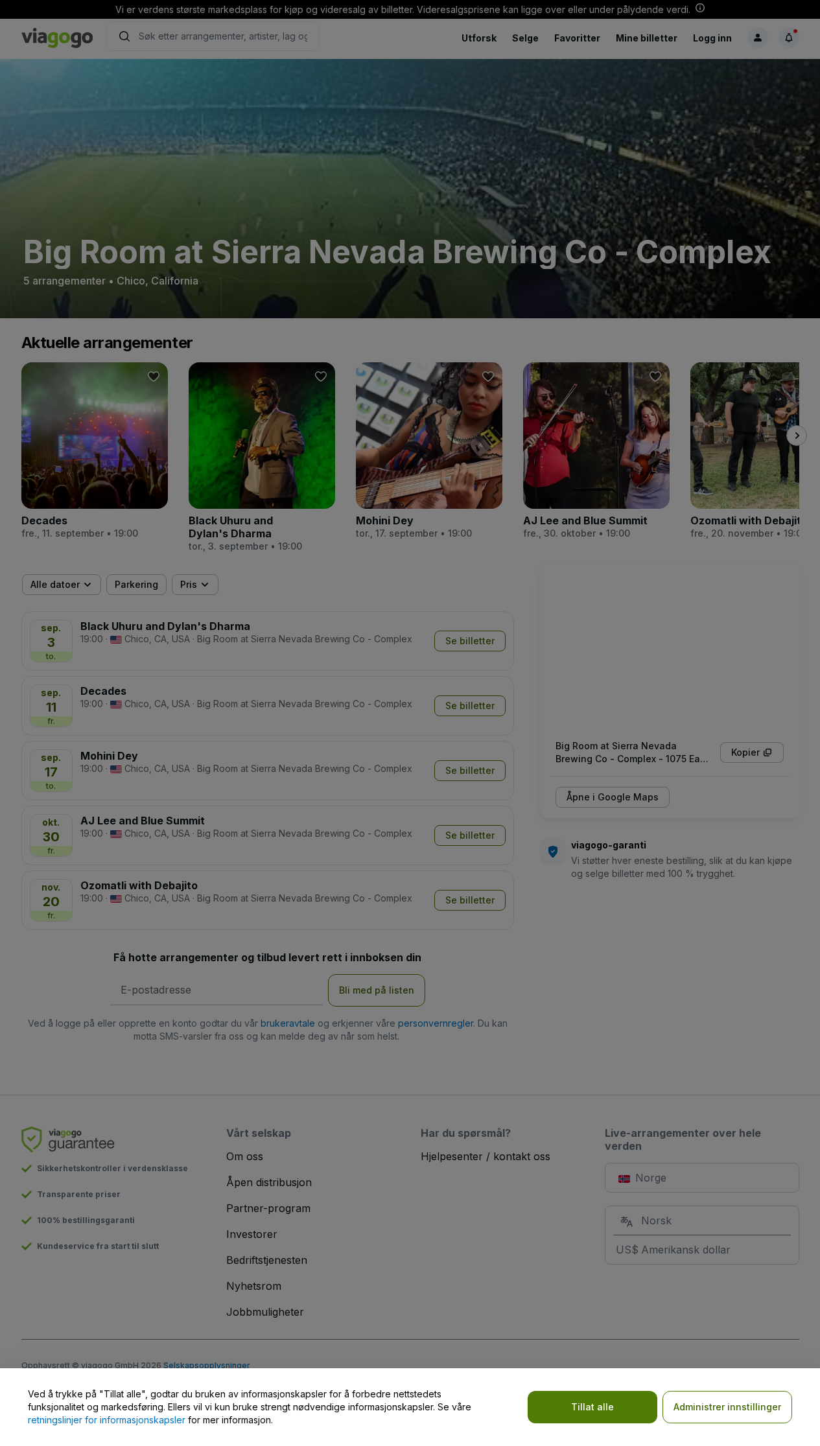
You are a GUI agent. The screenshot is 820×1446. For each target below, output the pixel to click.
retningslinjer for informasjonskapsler (106, 1419)
